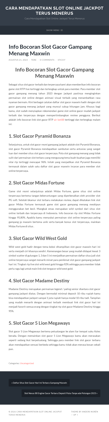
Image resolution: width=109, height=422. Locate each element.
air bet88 (59, 119)
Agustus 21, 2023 (18, 60)
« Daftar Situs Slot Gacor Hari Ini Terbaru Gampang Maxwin (39, 382)
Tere (33, 60)
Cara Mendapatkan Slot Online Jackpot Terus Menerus (55, 11)
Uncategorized (27, 363)
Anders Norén (90, 412)
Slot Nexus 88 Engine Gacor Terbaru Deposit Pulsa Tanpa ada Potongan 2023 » (61, 393)
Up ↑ (75, 415)
